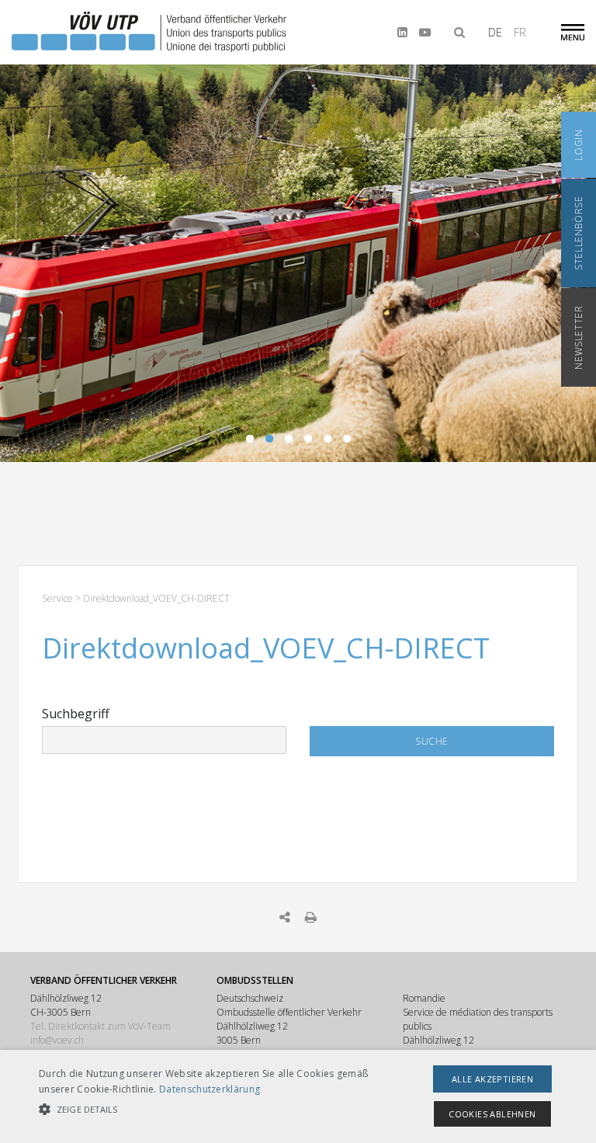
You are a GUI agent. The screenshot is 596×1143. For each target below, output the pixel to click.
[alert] (298, 1096)
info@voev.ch (57, 1040)
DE (495, 32)
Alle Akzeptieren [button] (492, 1079)
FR (520, 32)
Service (57, 598)
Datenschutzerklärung (209, 1089)
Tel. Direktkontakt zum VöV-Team (100, 1026)
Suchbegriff (75, 713)
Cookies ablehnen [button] (492, 1114)
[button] (207, 1109)
